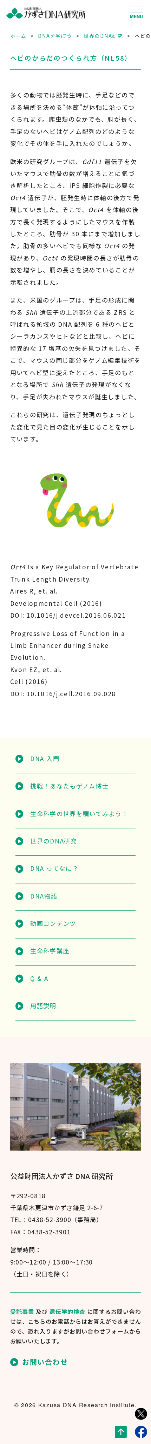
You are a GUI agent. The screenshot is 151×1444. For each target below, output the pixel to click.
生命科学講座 (50, 950)
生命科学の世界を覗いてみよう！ (79, 813)
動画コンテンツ (53, 923)
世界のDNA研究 (53, 840)
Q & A (39, 978)
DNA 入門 (44, 758)
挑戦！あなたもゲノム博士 (69, 785)
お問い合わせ (45, 1362)
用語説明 (43, 1005)
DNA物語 (44, 896)
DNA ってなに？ (54, 868)
